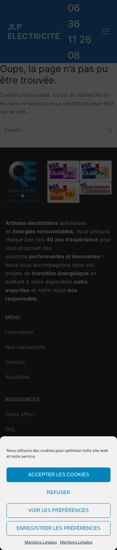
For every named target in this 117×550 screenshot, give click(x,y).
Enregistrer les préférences (58, 528)
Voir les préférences (58, 510)
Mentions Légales (41, 542)
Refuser (58, 492)
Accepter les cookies (58, 474)
